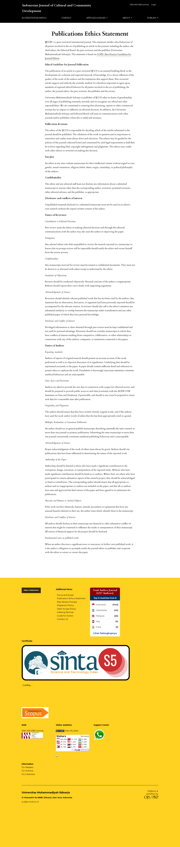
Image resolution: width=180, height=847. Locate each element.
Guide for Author (65, 616)
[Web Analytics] (60, 731)
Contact (66, 18)
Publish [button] (152, 18)
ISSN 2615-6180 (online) (139, 5)
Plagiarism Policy (65, 605)
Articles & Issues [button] (96, 18)
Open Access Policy (66, 609)
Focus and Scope (65, 595)
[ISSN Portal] (32, 735)
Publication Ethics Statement (71, 598)
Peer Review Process (67, 602)
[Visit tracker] (57, 755)
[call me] (99, 734)
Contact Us (62, 619)
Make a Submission (31, 590)
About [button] (126, 18)
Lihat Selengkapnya (105, 633)
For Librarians (28, 774)
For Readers (27, 767)
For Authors (27, 771)
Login (153, 5)
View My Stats (71, 731)
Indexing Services (65, 612)
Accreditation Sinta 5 (34, 18)
